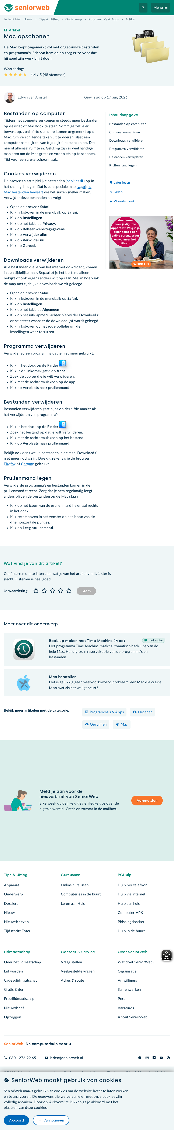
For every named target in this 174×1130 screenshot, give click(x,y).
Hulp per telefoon (132, 885)
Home (28, 19)
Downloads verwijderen (127, 140)
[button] (36, 591)
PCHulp (124, 875)
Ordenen (145, 712)
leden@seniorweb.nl (66, 1058)
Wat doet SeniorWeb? (136, 962)
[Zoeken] (143, 8)
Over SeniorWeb (132, 952)
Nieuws (10, 913)
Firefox (10, 464)
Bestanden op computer (127, 124)
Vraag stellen (71, 962)
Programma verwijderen (126, 149)
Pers (121, 999)
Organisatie (127, 971)
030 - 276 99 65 (22, 1058)
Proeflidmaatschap (19, 999)
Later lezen (122, 182)
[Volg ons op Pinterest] (168, 1058)
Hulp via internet (131, 894)
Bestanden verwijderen (126, 157)
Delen (118, 192)
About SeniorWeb (132, 1017)
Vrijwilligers (127, 980)
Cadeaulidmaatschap (21, 980)
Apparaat (11, 885)
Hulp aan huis (129, 903)
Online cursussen (75, 885)
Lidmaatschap (17, 952)
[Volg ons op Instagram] (147, 1058)
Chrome (27, 464)
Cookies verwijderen (124, 132)
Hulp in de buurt (131, 931)
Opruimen (98, 724)
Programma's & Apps (103, 19)
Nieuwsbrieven (16, 922)
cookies (73, 181)
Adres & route (72, 980)
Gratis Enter (14, 989)
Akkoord (16, 1120)
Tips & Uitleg (49, 19)
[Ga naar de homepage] (30, 7)
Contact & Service (78, 952)
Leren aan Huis (73, 903)
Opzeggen (12, 1017)
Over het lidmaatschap (22, 962)
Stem (86, 591)
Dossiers (11, 903)
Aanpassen (53, 1120)
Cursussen (70, 875)
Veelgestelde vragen (77, 971)
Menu (158, 7)
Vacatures (126, 1008)
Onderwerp (73, 19)
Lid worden (13, 971)
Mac (124, 724)
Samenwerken (129, 989)
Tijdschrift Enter (17, 931)
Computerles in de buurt (81, 894)
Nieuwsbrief (14, 1008)
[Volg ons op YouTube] (161, 1058)
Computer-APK (130, 913)
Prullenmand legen (122, 165)
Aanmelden (147, 800)
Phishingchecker (131, 922)
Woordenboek (124, 201)
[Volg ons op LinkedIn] (154, 1058)
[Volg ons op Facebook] (140, 1058)
